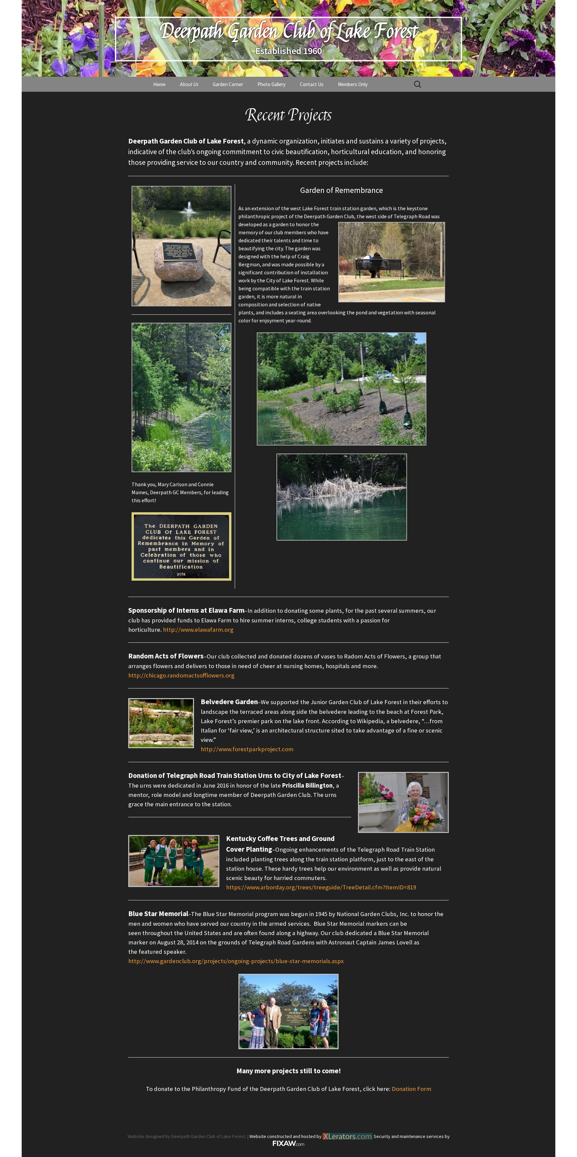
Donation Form (411, 1089)
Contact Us (312, 84)
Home (159, 84)
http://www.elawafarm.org (198, 629)
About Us (189, 84)
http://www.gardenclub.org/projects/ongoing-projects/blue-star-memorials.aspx (236, 961)
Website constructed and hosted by (286, 1136)
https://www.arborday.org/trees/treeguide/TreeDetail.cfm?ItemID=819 (321, 887)
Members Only (353, 84)
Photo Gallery (271, 84)
